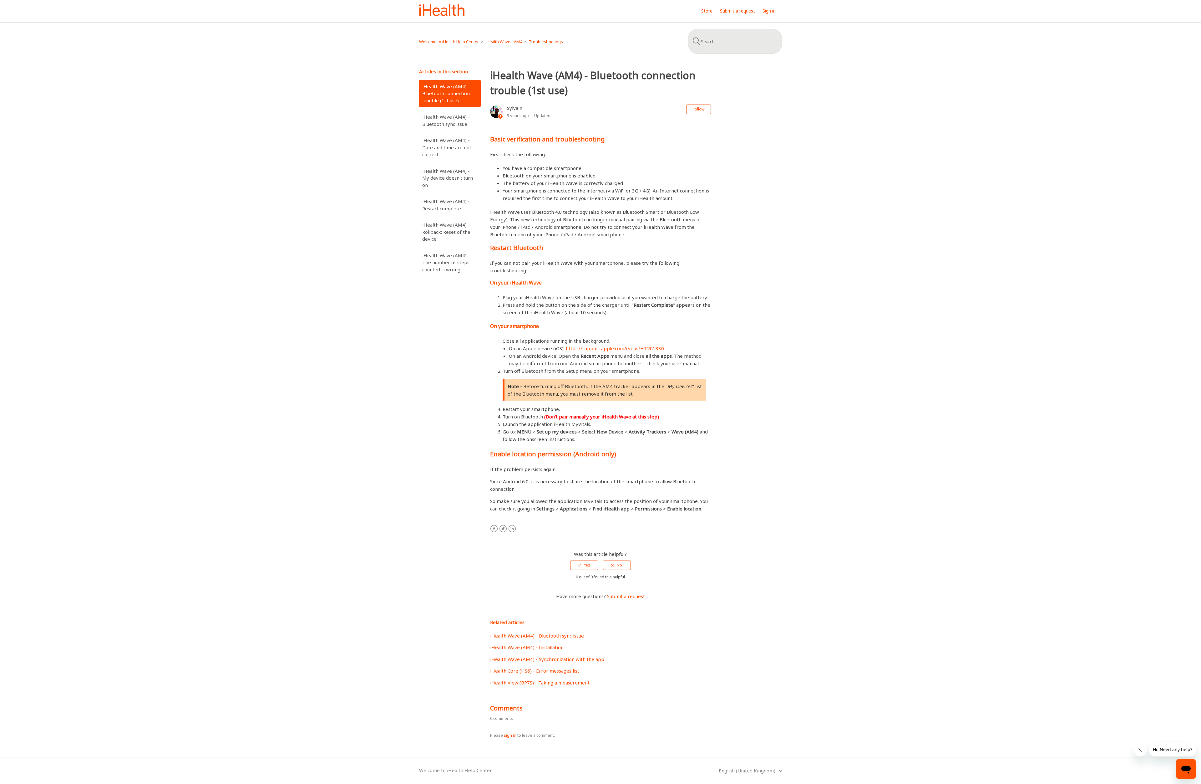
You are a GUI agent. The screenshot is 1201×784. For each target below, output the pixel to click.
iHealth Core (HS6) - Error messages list (534, 671)
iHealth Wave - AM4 (504, 41)
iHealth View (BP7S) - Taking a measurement (540, 682)
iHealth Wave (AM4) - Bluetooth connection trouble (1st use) (446, 93)
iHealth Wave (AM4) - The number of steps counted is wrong (446, 262)
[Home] (441, 14)
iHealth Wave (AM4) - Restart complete (446, 205)
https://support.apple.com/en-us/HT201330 (615, 348)
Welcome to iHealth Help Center (449, 41)
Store (706, 11)
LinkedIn (512, 529)
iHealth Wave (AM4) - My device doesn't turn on (447, 178)
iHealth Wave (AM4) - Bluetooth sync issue (446, 120)
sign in (510, 735)
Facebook (494, 529)
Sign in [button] (769, 11)
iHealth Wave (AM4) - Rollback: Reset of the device (446, 232)
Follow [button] (698, 109)
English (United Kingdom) (748, 770)
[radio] (584, 565)
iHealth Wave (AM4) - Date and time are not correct (446, 147)
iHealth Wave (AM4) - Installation (527, 647)
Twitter (503, 529)
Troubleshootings (546, 41)
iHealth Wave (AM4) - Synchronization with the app (547, 659)
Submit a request (737, 11)
